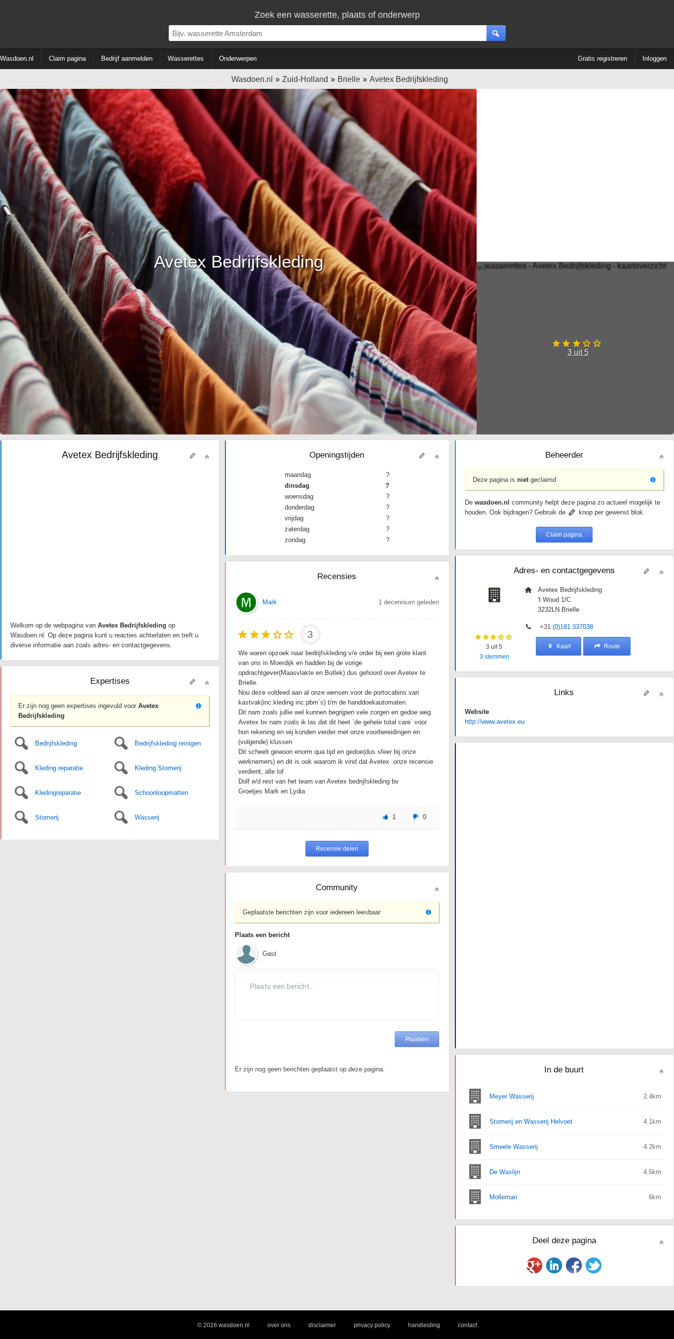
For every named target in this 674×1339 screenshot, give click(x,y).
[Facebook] (574, 1265)
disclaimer (322, 1325)
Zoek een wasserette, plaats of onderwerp (337, 15)
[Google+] (534, 1265)
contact (467, 1325)
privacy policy (372, 1325)
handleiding (424, 1325)
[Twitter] (593, 1265)
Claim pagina (564, 534)
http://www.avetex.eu (494, 721)
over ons (279, 1325)
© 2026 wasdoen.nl (223, 1325)
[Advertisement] (575, 175)
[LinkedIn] (554, 1265)
